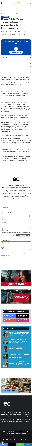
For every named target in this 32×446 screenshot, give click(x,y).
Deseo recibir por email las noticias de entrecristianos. (16, 232)
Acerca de (21, 436)
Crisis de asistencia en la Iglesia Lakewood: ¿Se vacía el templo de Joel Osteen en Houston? (18, 341)
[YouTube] (16, 199)
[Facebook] (12, 199)
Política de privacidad (8, 436)
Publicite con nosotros (20, 433)
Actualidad (16, 13)
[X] (14, 199)
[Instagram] (18, 199)
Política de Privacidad (19, 229)
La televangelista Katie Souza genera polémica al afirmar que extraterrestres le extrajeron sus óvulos (19, 356)
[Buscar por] (30, 3)
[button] (16, 278)
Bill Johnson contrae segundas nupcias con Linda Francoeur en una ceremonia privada (18, 348)
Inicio (3, 13)
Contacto (27, 436)
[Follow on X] (15, 31)
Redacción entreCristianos (9, 31)
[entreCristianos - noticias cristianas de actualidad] (16, 3)
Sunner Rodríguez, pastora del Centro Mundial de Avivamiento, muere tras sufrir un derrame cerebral (19, 334)
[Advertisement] (16, 9)
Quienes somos (10, 433)
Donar (16, 436)
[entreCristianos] (7, 410)
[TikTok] (20, 199)
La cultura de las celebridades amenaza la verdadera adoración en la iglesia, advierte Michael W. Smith (19, 363)
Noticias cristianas (9, 13)
